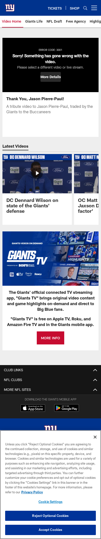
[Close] (95, 437)
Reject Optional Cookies (50, 516)
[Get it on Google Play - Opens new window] (66, 410)
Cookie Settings (50, 502)
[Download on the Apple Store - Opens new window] (33, 408)
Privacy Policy (32, 492)
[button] (50, 77)
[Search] (85, 8)
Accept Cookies (51, 530)
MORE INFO (50, 338)
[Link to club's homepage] (10, 6)
